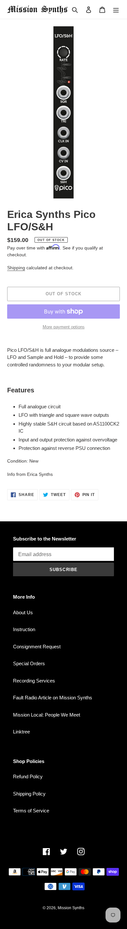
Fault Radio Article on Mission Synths (52, 697)
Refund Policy (28, 776)
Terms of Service (31, 810)
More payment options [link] (64, 327)
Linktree (21, 731)
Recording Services (34, 680)
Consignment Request (37, 646)
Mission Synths (71, 908)
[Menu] (116, 10)
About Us (23, 612)
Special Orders (29, 663)
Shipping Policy (29, 793)
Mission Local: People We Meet (46, 715)
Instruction (24, 629)
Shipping (16, 267)
